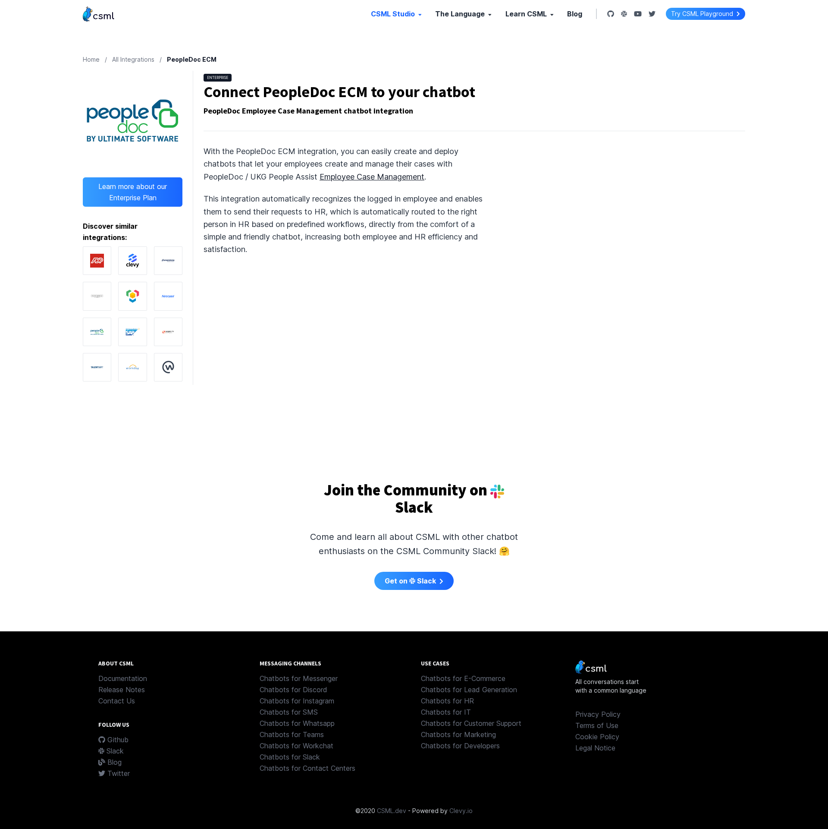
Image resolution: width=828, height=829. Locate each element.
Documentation (122, 678)
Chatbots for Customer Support (471, 723)
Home (91, 59)
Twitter (117, 773)
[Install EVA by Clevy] (132, 260)
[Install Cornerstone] (168, 260)
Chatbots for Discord (293, 689)
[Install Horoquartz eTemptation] (97, 296)
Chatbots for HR (447, 701)
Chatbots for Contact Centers (307, 768)
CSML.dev (391, 810)
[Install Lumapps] (132, 296)
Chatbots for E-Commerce (463, 678)
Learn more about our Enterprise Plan (132, 192)
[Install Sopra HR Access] (168, 332)
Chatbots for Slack (290, 757)
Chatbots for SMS (289, 712)
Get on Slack (411, 581)
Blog (574, 13)
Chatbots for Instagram (297, 701)
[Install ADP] (97, 260)
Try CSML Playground (703, 13)
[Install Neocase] (168, 296)
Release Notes (121, 689)
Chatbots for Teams (292, 734)
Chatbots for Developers (460, 745)
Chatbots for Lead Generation (469, 689)
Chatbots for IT (446, 712)
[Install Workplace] (168, 367)
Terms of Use (596, 725)
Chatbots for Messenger (299, 678)
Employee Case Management (372, 176)
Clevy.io (461, 810)
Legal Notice (595, 748)
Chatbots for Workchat (296, 745)
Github (117, 739)
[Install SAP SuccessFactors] (132, 332)
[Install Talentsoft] (97, 367)
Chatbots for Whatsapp (297, 723)
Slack (114, 751)
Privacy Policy (598, 714)
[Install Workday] (132, 367)
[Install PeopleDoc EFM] (97, 332)
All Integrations (133, 59)
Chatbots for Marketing (458, 734)
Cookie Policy (597, 736)
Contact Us (116, 701)
